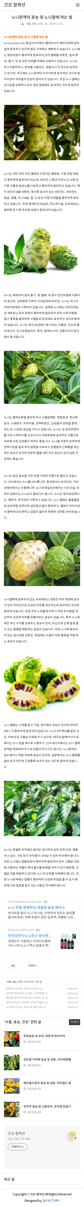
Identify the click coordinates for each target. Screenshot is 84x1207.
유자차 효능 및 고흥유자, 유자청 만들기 (25, 1002)
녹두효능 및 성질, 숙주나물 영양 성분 (24, 1007)
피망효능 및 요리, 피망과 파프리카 (22, 989)
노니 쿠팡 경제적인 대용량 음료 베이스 (36, 908)
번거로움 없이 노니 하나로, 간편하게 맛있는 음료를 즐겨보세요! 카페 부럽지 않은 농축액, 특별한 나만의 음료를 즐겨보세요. (41, 915)
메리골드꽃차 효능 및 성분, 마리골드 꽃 (25, 998)
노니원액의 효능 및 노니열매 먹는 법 (42, 17)
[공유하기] (18, 966)
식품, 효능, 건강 (34, 23)
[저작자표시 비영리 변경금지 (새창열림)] (45, 965)
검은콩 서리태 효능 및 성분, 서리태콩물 (25, 993)
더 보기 (74, 1022)
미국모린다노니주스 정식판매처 (30, 936)
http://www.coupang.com (24, 901)
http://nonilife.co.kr (21, 930)
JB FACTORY (50, 1201)
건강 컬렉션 (16, 1134)
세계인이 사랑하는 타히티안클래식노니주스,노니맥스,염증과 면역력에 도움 (29, 944)
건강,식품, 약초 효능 (19, 1139)
